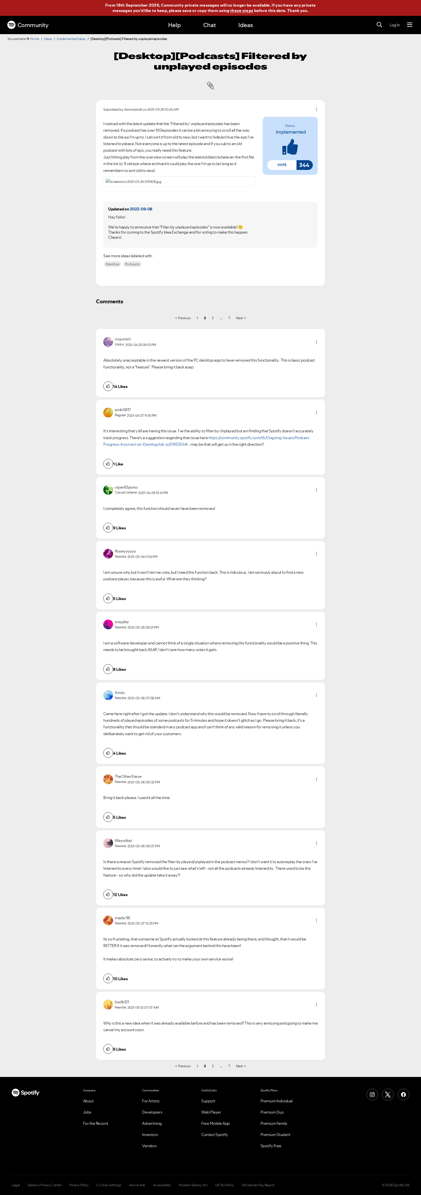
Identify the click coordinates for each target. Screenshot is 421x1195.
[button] (282, 165)
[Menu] (410, 24)
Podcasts (132, 264)
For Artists (151, 1101)
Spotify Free (270, 1145)
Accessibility (162, 1185)
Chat (209, 25)
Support (208, 1101)
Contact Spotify (214, 1134)
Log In (395, 25)
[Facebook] (403, 1094)
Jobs (87, 1112)
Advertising (152, 1123)
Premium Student (275, 1134)
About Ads (137, 1185)
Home (34, 38)
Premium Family (273, 1123)
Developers (152, 1112)
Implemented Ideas (71, 38)
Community (33, 25)
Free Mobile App (215, 1123)
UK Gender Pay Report (258, 1185)
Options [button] (316, 109)
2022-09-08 (141, 209)
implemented (291, 131)
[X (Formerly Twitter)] (388, 1094)
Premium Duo (272, 1112)
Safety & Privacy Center (45, 1185)
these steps (241, 10)
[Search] (379, 25)
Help (174, 25)
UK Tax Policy (224, 1185)
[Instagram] (372, 1094)
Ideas (245, 25)
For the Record (95, 1123)
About (88, 1101)
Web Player (211, 1112)
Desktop (112, 264)
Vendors (149, 1145)
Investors (150, 1134)
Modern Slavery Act (193, 1185)
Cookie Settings (108, 1185)
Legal (16, 1185)
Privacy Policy (78, 1185)
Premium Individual (276, 1101)
